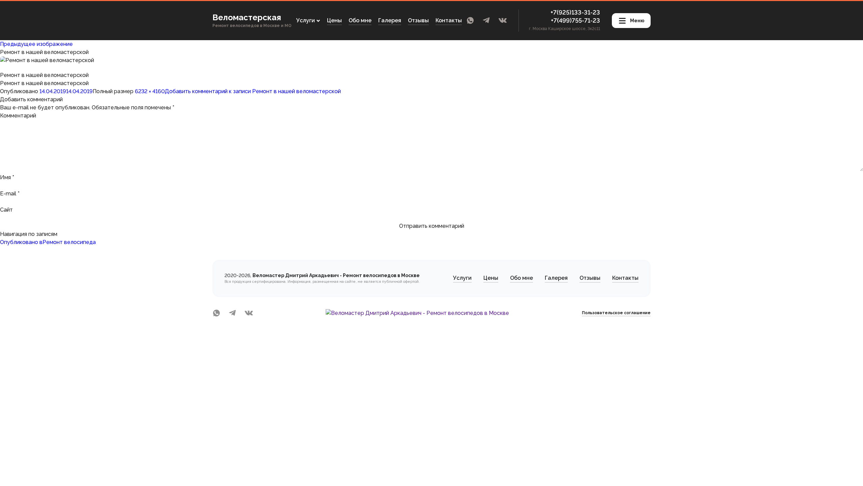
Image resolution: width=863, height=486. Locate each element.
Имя (7, 177)
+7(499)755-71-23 (575, 21)
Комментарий (18, 115)
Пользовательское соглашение (616, 312)
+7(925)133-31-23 (575, 12)
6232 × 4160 (150, 91)
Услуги (462, 278)
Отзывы (418, 20)
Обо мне (360, 20)
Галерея (389, 20)
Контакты (449, 20)
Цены (334, 20)
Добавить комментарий (253, 91)
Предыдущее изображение (36, 44)
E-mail (10, 193)
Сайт (6, 210)
